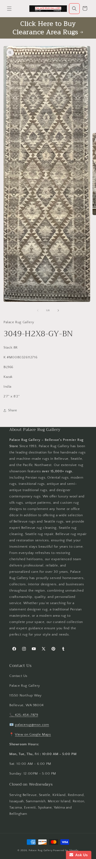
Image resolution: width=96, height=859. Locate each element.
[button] (9, 8)
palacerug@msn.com (32, 725)
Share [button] (12, 410)
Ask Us (80, 855)
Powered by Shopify (66, 850)
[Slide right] (58, 310)
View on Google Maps (33, 734)
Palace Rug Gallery (41, 850)
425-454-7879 (26, 715)
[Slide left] (38, 310)
